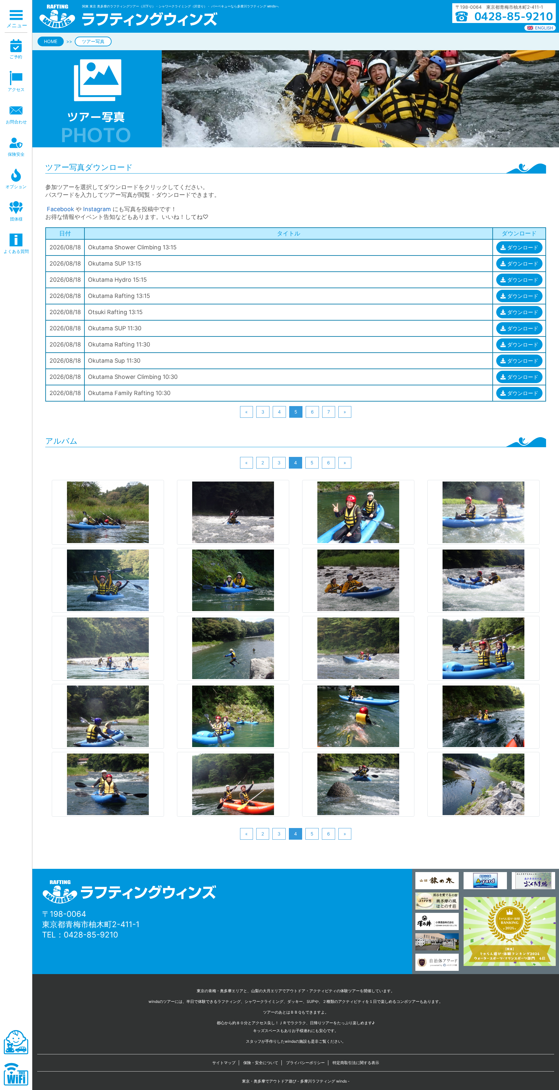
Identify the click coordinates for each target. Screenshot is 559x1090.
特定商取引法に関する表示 (356, 1062)
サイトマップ (224, 1062)
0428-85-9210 (91, 934)
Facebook (59, 209)
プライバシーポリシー (305, 1062)
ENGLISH (544, 27)
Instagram (97, 209)
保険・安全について (260, 1062)
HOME (50, 41)
